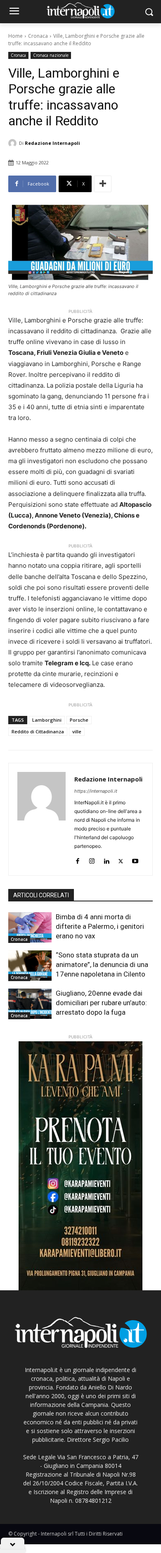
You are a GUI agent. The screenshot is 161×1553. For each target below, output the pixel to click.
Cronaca (38, 35)
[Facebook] (77, 859)
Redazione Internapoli (52, 143)
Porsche (79, 720)
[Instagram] (92, 859)
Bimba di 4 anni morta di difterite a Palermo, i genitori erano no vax (100, 926)
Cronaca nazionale (51, 55)
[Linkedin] (106, 859)
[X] (121, 859)
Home (15, 35)
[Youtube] (135, 859)
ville (76, 731)
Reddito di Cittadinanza (38, 731)
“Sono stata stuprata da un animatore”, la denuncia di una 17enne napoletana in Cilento (102, 964)
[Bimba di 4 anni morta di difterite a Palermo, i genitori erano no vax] (30, 927)
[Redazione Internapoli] (13, 143)
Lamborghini (47, 720)
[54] (80, 1165)
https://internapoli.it (95, 791)
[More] (102, 184)
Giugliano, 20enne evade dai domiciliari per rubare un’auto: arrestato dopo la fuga (101, 1002)
